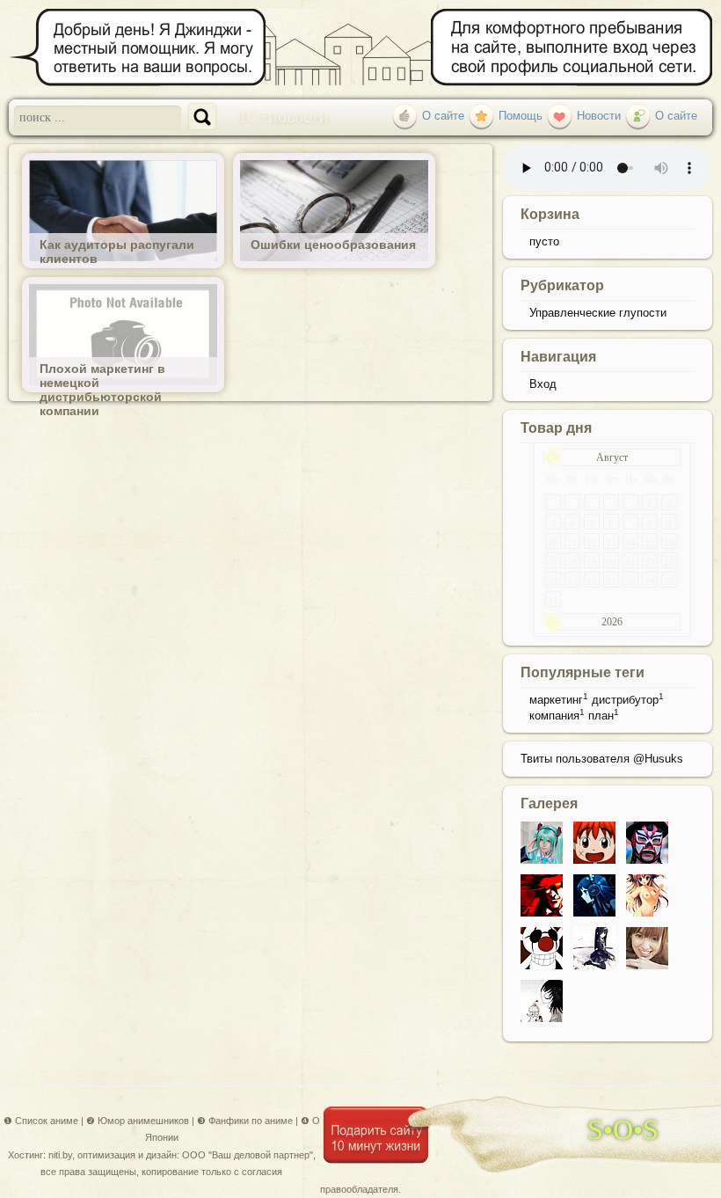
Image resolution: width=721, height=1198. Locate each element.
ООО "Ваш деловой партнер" (247, 1155)
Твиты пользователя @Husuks (602, 758)
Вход (543, 384)
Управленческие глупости (597, 312)
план (601, 715)
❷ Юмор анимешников (137, 1120)
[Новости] (560, 115)
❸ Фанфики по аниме (245, 1120)
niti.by (60, 1155)
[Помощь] (481, 115)
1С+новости (283, 115)
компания (554, 715)
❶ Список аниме (41, 1120)
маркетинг (556, 699)
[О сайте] (405, 115)
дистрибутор (625, 699)
